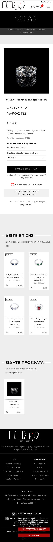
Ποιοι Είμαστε (39, 463)
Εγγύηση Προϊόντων (40, 471)
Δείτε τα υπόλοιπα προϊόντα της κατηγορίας (27, 203)
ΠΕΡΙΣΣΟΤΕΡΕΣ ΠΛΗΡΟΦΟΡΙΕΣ (34, 529)
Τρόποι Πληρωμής (13, 463)
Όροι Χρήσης (13, 475)
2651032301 (29, 499)
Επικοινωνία (40, 479)
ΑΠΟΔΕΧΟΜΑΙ (34, 535)
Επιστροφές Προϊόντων (13, 471)
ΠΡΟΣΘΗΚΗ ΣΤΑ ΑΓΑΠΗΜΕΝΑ (28, 185)
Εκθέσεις (39, 467)
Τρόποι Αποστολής (13, 467)
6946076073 (39, 499)
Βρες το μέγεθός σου (39, 475)
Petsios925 (14, 5)
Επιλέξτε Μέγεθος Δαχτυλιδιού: (22, 153)
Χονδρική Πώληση (13, 479)
